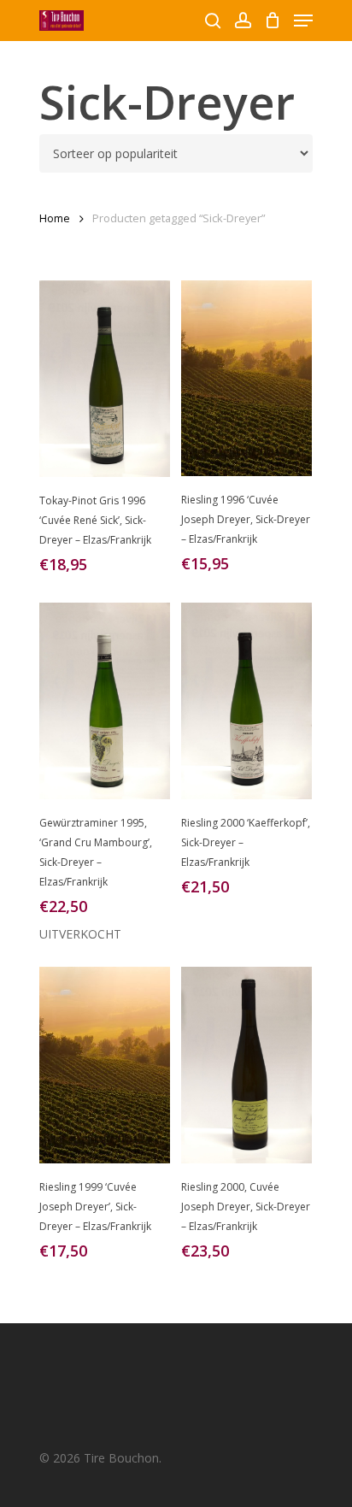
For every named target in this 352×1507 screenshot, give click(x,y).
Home (54, 218)
